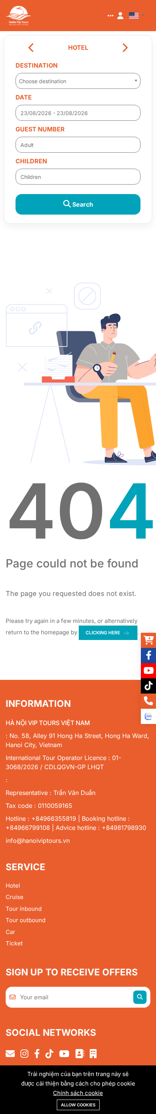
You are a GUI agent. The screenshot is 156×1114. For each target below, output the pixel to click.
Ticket (14, 943)
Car (10, 931)
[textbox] (78, 81)
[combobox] (78, 78)
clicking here (103, 632)
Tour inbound (24, 908)
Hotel (13, 885)
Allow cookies (78, 1105)
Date (24, 97)
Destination (37, 65)
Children (31, 161)
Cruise (14, 897)
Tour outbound (25, 920)
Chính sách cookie (78, 1093)
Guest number (40, 129)
